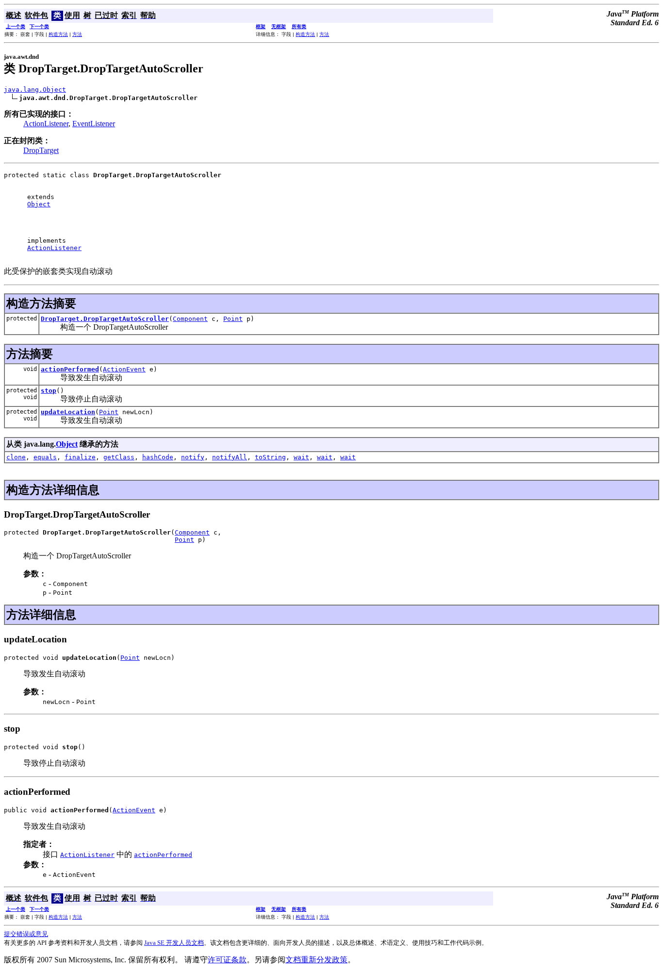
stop (48, 390)
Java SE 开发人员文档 (174, 942)
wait (301, 457)
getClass (118, 457)
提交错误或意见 (26, 934)
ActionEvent (124, 369)
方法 (77, 34)
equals (45, 457)
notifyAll (229, 457)
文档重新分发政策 (316, 960)
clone (16, 457)
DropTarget (41, 150)
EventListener (93, 123)
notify (192, 457)
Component (190, 318)
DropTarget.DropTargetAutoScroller (105, 318)
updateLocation (68, 412)
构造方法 (58, 34)
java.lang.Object (35, 89)
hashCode (157, 457)
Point (233, 318)
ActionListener (45, 123)
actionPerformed (70, 369)
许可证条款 (227, 960)
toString (270, 457)
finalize (80, 457)
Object (38, 204)
